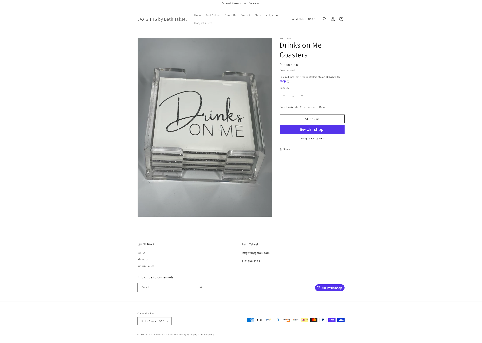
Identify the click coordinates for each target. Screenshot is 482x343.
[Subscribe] (201, 287)
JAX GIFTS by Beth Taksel (157, 334)
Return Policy (145, 266)
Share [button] (286, 149)
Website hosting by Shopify (183, 334)
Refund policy (207, 334)
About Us (143, 259)
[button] (324, 19)
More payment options (312, 138)
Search (141, 252)
